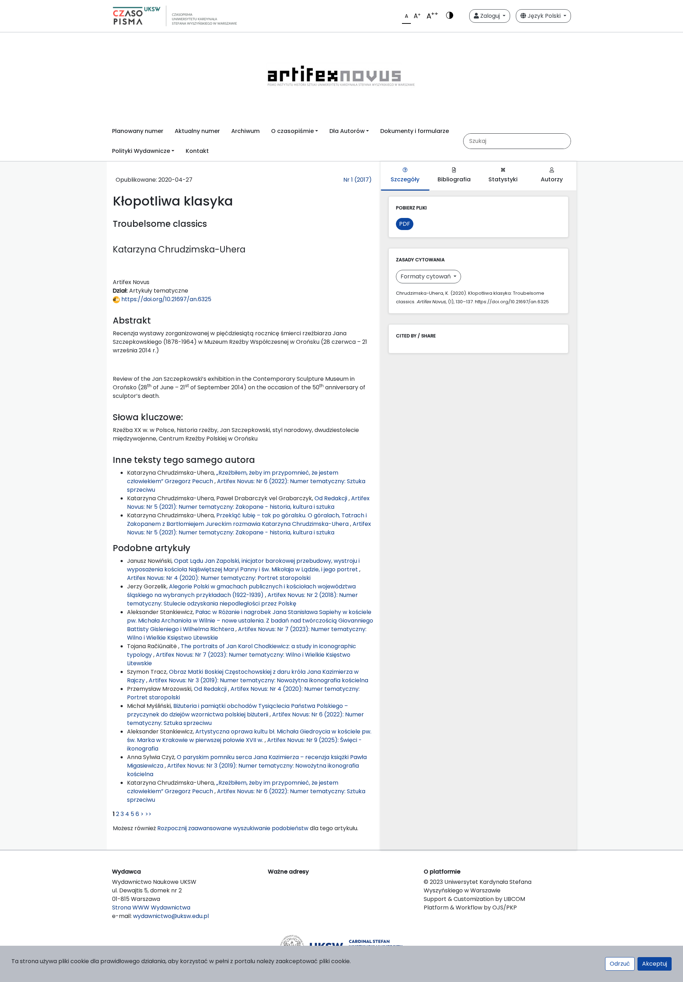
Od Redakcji (331, 498)
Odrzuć (620, 964)
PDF (404, 224)
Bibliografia (454, 179)
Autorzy (552, 179)
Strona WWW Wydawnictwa (151, 907)
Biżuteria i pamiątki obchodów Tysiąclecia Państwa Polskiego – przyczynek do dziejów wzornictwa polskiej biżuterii (237, 710)
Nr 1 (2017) (357, 180)
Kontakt (197, 151)
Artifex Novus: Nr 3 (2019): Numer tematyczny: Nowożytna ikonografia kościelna (258, 680)
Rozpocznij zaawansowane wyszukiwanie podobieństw (232, 828)
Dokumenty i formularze (414, 131)
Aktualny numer (197, 131)
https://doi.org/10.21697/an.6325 (165, 299)
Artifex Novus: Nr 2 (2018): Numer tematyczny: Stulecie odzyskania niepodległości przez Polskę (242, 599)
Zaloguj (490, 16)
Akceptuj (654, 964)
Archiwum (245, 131)
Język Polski (544, 16)
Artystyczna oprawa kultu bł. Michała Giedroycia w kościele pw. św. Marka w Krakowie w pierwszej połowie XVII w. (249, 735)
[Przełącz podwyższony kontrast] (449, 16)
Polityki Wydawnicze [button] (141, 151)
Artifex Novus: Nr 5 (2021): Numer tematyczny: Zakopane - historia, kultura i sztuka (248, 502)
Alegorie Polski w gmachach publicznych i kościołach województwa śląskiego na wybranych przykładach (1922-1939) (241, 590)
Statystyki (503, 179)
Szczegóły (405, 179)
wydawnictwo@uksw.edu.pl (171, 916)
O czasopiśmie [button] (292, 131)
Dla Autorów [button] (347, 131)
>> (148, 814)
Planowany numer (137, 131)
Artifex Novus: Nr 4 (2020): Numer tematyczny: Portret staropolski (219, 578)
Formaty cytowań (426, 276)
